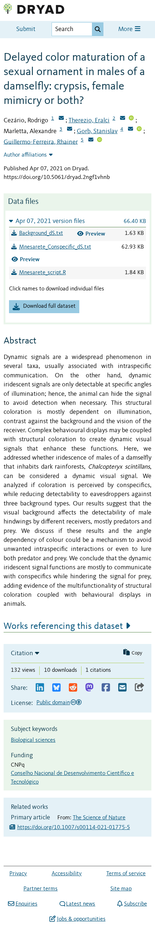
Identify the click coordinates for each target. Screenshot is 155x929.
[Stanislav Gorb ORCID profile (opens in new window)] (139, 129)
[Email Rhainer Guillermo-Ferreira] (91, 140)
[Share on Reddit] (73, 688)
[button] (77, 221)
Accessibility (67, 874)
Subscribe (135, 904)
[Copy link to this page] (139, 688)
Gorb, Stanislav (97, 131)
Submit (25, 29)
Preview (95, 233)
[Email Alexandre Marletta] (69, 129)
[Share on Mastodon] (89, 688)
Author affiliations (25, 155)
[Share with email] (122, 688)
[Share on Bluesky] (56, 688)
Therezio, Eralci (89, 120)
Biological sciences (33, 740)
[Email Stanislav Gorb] (130, 129)
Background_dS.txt (41, 233)
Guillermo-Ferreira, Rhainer (41, 142)
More (126, 29)
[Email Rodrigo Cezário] (61, 118)
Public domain (53, 703)
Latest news (80, 904)
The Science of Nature (99, 818)
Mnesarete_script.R (42, 273)
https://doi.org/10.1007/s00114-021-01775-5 (73, 828)
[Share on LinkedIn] (40, 688)
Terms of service (126, 874)
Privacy (18, 874)
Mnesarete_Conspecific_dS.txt (55, 247)
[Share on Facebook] (106, 688)
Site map (121, 889)
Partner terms (40, 889)
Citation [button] (22, 653)
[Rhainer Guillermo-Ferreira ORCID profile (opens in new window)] (99, 140)
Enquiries (26, 904)
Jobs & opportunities (81, 919)
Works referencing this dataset (63, 626)
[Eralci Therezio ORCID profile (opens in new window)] (131, 118)
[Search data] (97, 29)
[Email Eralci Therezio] (122, 118)
